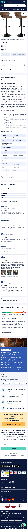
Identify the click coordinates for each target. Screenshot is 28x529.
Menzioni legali (5, 516)
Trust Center (4, 520)
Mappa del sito (17, 513)
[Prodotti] (2, 5)
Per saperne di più (16, 456)
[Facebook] (6, 482)
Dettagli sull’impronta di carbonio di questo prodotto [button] (11, 331)
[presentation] (23, 332)
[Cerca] (5, 6)
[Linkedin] (2, 482)
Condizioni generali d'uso (15, 520)
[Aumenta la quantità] (8, 54)
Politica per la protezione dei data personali (12, 518)
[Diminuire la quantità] (2, 54)
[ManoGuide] (23, 525)
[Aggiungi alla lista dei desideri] (24, 35)
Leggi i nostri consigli (18, 369)
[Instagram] (9, 482)
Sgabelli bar (4, 376)
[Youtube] (13, 482)
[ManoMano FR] (2, 499)
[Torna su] (22, 499)
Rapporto (18, 522)
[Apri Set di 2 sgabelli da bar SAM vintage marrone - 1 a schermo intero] (13, 24)
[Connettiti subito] (20, 2)
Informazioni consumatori (7, 522)
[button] (7, 155)
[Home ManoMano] (9, 2)
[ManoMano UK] (6, 499)
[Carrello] (24, 2)
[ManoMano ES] (13, 499)
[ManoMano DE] (9, 499)
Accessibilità (4, 524)
